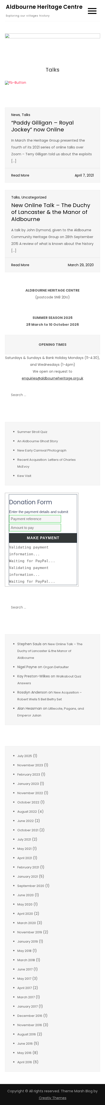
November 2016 (29, 1025)
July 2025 (24, 756)
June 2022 (25, 821)
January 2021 (27, 876)
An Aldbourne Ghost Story (37, 441)
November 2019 (29, 932)
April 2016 (24, 1062)
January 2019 (27, 941)
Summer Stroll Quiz (32, 432)
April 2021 (24, 858)
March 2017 (26, 997)
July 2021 (24, 839)
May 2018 (24, 950)
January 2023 (28, 783)
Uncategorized (33, 197)
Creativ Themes (52, 1097)
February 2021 (28, 867)
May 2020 (24, 904)
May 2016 (24, 1053)
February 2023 (28, 774)
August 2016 (26, 1034)
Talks (26, 114)
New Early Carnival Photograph (41, 450)
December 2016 (29, 1015)
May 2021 (24, 848)
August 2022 (27, 811)
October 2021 (27, 830)
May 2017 (24, 978)
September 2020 (30, 886)
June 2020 (25, 895)
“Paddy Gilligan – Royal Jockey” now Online (42, 126)
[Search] (94, 395)
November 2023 (30, 765)
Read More (20, 175)
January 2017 (27, 1006)
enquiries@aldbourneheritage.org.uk (52, 378)
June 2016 (25, 1043)
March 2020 (26, 923)
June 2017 (24, 969)
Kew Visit (24, 476)
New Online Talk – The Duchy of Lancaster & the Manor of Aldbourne (50, 212)
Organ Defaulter (56, 667)
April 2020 (25, 913)
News (15, 114)
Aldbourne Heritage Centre (44, 7)
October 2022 (28, 802)
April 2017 (24, 988)
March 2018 (26, 960)
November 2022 (30, 793)
